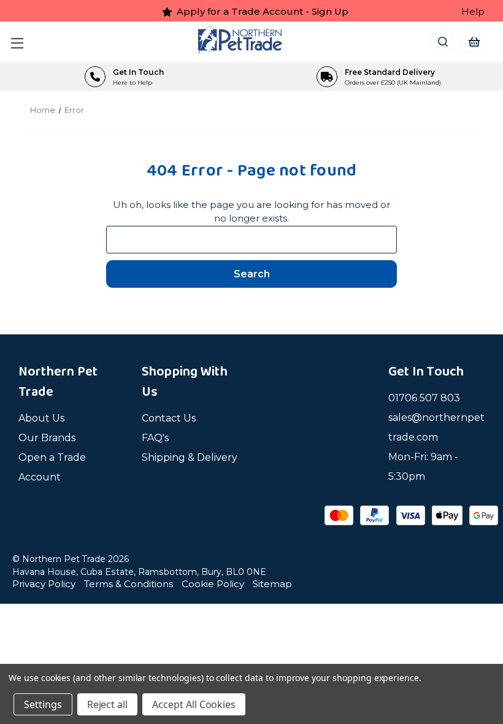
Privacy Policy (43, 584)
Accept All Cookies (194, 704)
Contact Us (169, 418)
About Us (41, 418)
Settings (43, 704)
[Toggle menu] (20, 41)
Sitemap (272, 584)
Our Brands (46, 438)
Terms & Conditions (128, 584)
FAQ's (155, 438)
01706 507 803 (424, 398)
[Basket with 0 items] (473, 41)
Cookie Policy (213, 584)
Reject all (107, 704)
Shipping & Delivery (189, 457)
